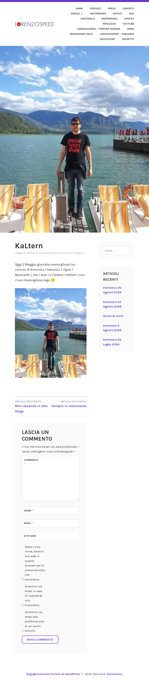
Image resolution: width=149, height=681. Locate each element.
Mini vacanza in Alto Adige (31, 406)
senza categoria (74, 252)
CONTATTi (128, 8)
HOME (79, 8)
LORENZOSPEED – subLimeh (117, 34)
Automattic (114, 674)
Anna (130, 28)
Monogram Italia (81, 34)
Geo (131, 13)
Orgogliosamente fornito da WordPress (53, 674)
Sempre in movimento (68, 404)
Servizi (75, 13)
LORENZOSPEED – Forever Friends (98, 28)
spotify (129, 18)
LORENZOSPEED (44, 252)
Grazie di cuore (113, 316)
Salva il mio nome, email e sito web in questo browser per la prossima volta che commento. (35, 563)
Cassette (128, 39)
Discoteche (107, 39)
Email (28, 523)
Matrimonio (98, 13)
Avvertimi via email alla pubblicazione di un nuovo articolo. (34, 621)
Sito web (30, 535)
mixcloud (109, 23)
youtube (128, 23)
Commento (31, 462)
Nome (28, 510)
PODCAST (95, 8)
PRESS (112, 8)
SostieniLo (87, 18)
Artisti (117, 13)
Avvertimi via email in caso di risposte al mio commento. (33, 596)
